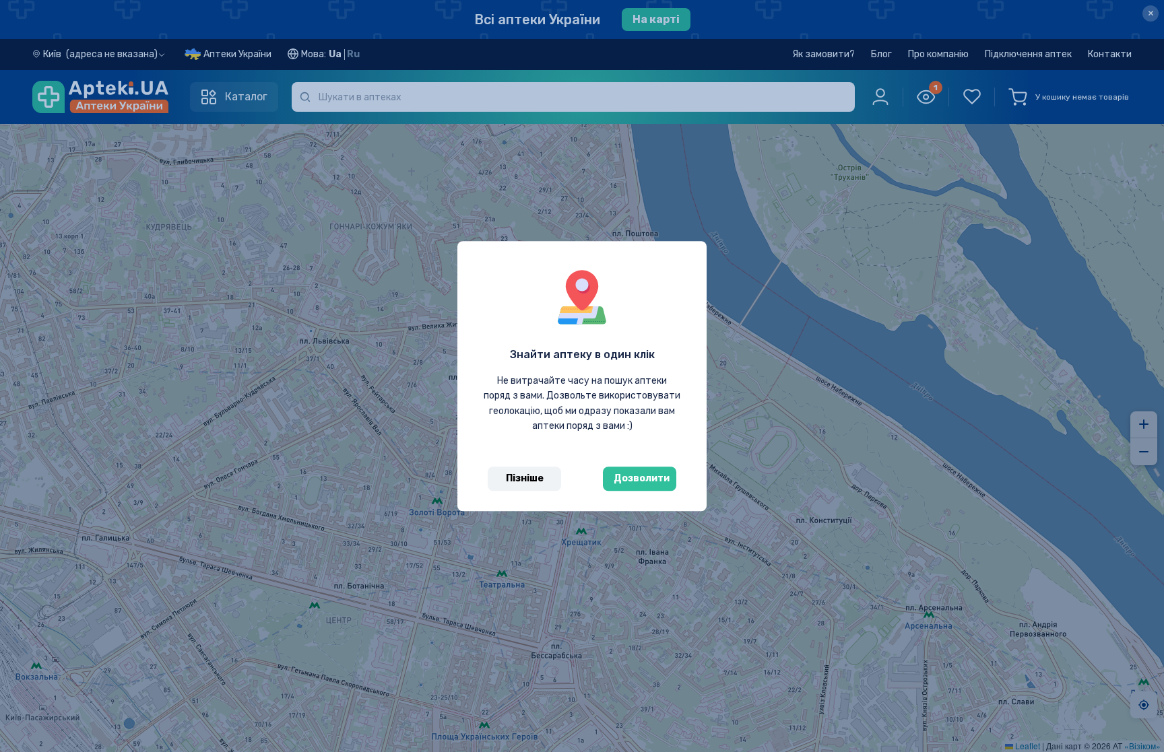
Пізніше (525, 478)
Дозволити (642, 478)
